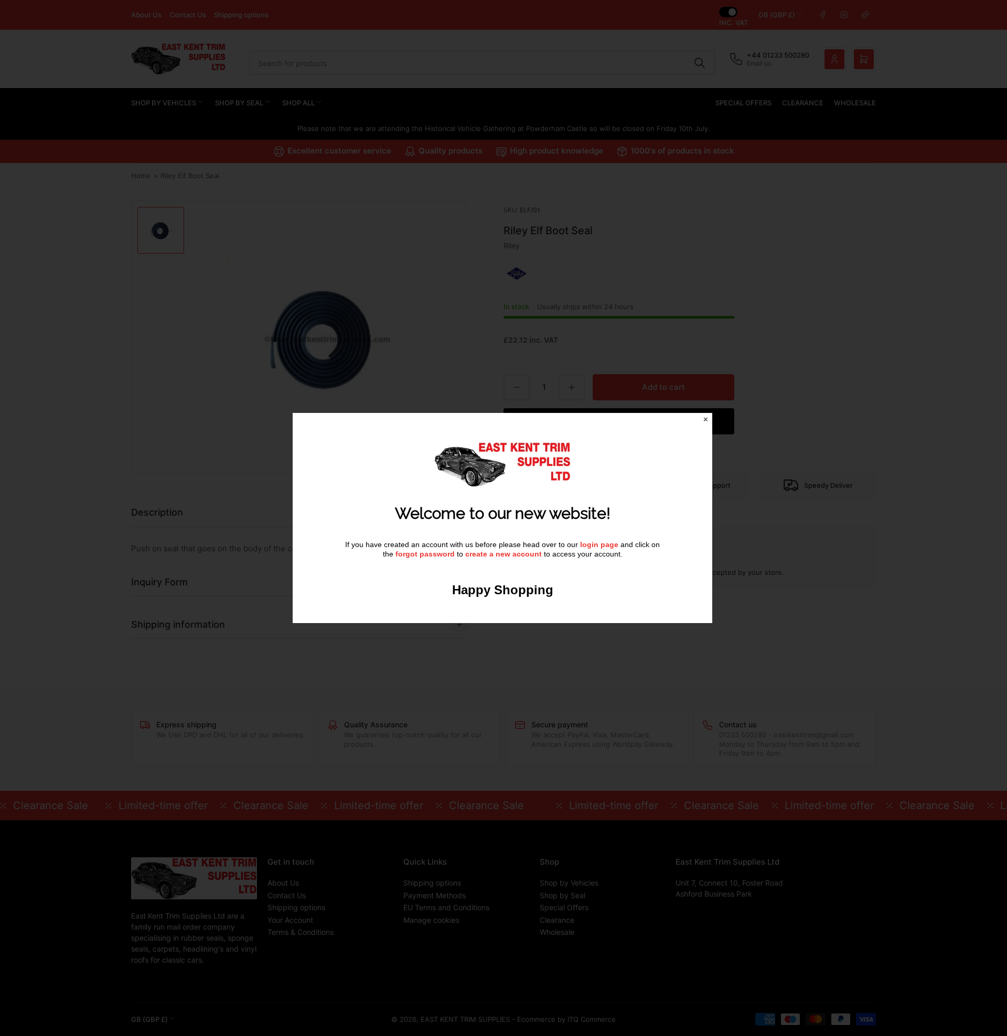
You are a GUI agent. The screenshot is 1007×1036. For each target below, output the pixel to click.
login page (599, 544)
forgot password (426, 554)
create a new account (503, 554)
